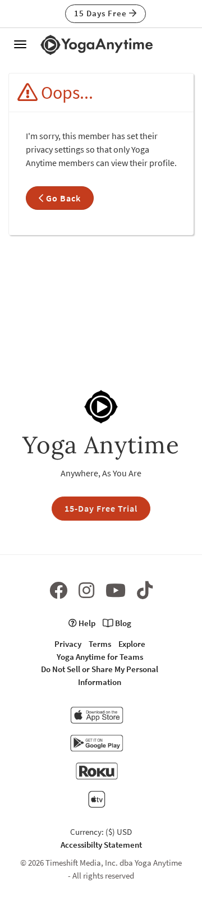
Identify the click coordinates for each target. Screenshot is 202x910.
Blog (122, 623)
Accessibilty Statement (101, 844)
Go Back (62, 198)
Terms (100, 643)
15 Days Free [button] (101, 13)
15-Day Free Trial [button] (101, 508)
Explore (131, 643)
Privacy (67, 643)
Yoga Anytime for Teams (100, 656)
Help (86, 623)
